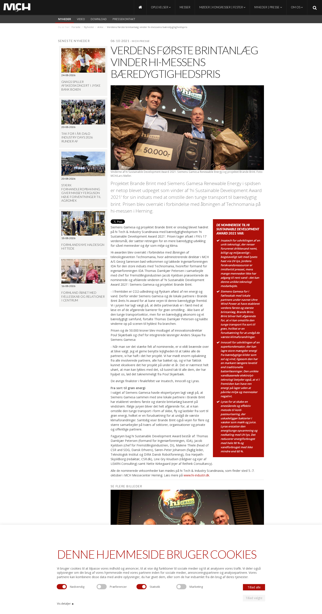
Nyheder (64, 19)
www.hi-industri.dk (196, 475)
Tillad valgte (254, 598)
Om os (296, 7)
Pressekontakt (124, 19)
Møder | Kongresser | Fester (221, 7)
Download (99, 19)
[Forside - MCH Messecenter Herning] (140, 7)
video (81, 19)
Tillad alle (254, 587)
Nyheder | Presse (267, 7)
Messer (185, 7)
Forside (76, 27)
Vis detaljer (65, 603)
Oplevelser (160, 7)
